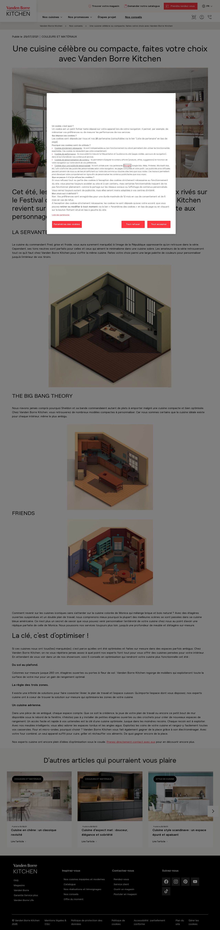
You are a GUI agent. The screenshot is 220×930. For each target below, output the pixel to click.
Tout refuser (133, 224)
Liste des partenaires (60, 215)
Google (127, 165)
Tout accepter (159, 224)
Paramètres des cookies (67, 224)
